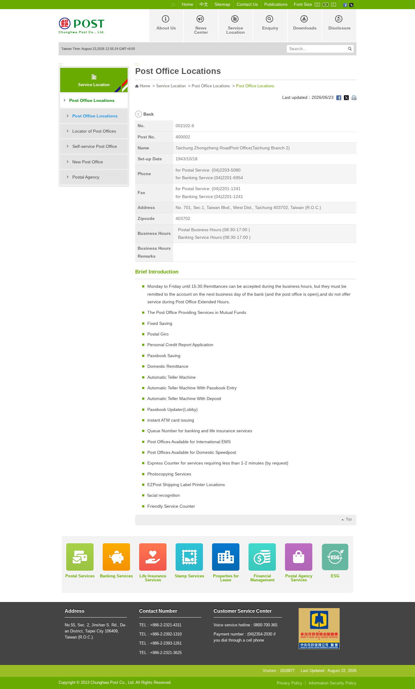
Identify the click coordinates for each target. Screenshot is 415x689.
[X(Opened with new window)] (351, 4)
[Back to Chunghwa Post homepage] (81, 25)
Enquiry (270, 28)
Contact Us (247, 4)
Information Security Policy (332, 683)
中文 (204, 4)
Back (148, 114)
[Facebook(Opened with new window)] (345, 4)
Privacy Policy (289, 683)
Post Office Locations (92, 100)
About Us (166, 28)
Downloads (305, 28)
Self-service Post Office (94, 146)
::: (173, 4)
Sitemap (222, 4)
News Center (201, 30)
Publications (275, 4)
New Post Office (87, 161)
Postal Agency (85, 177)
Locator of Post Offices (94, 131)
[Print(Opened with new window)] (354, 97)
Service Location (235, 30)
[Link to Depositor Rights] (319, 628)
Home (187, 4)
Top (349, 519)
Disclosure (339, 28)
